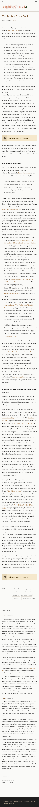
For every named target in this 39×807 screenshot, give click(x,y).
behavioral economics (18, 589)
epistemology (16, 598)
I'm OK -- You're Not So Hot (23, 423)
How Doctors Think (10, 336)
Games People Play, (8, 418)
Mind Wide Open (13, 30)
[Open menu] (36, 1)
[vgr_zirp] (3, 1)
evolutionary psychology (28, 598)
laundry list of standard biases (11, 209)
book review (16, 595)
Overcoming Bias (18, 377)
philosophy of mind (31, 589)
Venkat (14, 20)
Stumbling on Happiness (12, 293)
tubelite (4, 616)
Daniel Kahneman (24, 173)
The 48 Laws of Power (14, 491)
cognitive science (17, 592)
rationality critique (28, 592)
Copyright (11, 803)
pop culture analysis (26, 595)
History (6, 803)
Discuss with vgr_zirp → (18, 138)
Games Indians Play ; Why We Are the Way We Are (18, 352)
